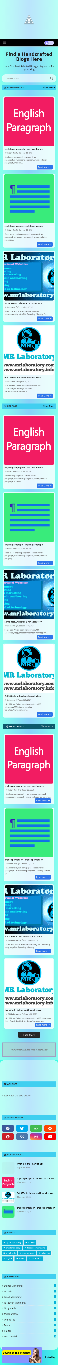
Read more (41, 800)
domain (31, 1242)
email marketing (13, 1247)
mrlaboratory (28, 1253)
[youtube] (50, 1136)
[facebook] (8, 1128)
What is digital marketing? (30, 1163)
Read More (43, 167)
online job (45, 1253)
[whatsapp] (36, 1128)
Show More (49, 87)
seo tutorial (36, 1258)
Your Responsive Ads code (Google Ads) (29, 1049)
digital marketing (13, 1242)
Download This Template (16, 1352)
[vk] (22, 1136)
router (21, 1258)
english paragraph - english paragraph (24, 226)
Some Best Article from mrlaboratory (23, 303)
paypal (9, 1258)
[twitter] (22, 1128)
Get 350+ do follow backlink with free (23, 377)
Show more (47, 726)
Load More (29, 1034)
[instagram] (36, 1136)
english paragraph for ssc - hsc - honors (24, 148)
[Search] (51, 78)
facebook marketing (36, 1247)
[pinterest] (8, 1136)
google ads (11, 1253)
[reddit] (50, 1128)
